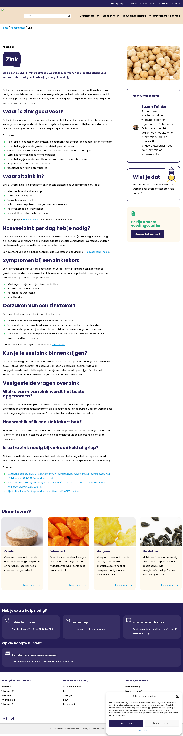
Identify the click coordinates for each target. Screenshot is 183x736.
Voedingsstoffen (89, 15)
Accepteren (126, 723)
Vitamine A (57, 551)
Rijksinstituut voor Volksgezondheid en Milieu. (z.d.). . (43, 491)
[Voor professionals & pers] (128, 620)
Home (4, 27)
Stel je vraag (80, 622)
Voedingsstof (17, 27)
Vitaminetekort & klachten (164, 15)
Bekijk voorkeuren (161, 723)
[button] (177, 696)
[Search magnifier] (69, 16)
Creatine (10, 551)
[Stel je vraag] (67, 620)
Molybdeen (150, 551)
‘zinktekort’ (58, 344)
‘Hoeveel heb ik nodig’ (97, 252)
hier (78, 629)
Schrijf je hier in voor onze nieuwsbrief (34, 655)
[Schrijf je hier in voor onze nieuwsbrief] (7, 653)
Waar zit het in (111, 15)
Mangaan (103, 551)
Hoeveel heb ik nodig (134, 15)
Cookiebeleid (142, 730)
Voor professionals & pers (148, 622)
